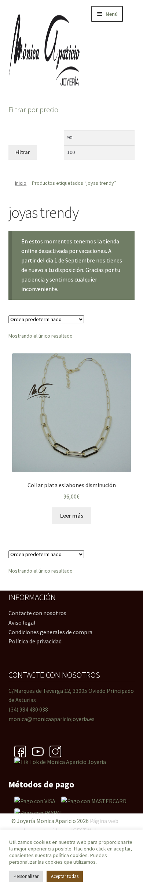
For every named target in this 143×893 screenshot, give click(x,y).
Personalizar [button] (26, 876)
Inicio (20, 183)
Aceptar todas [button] (64, 876)
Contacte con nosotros (37, 613)
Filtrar (22, 152)
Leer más (71, 515)
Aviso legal (22, 622)
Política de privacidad (35, 641)
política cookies (70, 855)
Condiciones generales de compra (50, 632)
